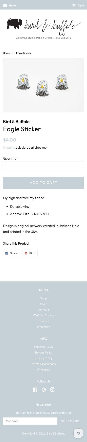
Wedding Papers (43, 315)
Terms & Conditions (43, 364)
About (43, 304)
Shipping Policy (43, 347)
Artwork (43, 309)
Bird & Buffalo (55, 433)
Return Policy (43, 352)
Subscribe (71, 421)
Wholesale (43, 327)
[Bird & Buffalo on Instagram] (52, 390)
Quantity (10, 158)
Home (6, 52)
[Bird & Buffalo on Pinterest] (43, 390)
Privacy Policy (43, 358)
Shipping (9, 147)
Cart (80, 5)
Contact (43, 321)
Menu (12, 5)
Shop (43, 298)
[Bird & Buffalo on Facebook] (35, 390)
